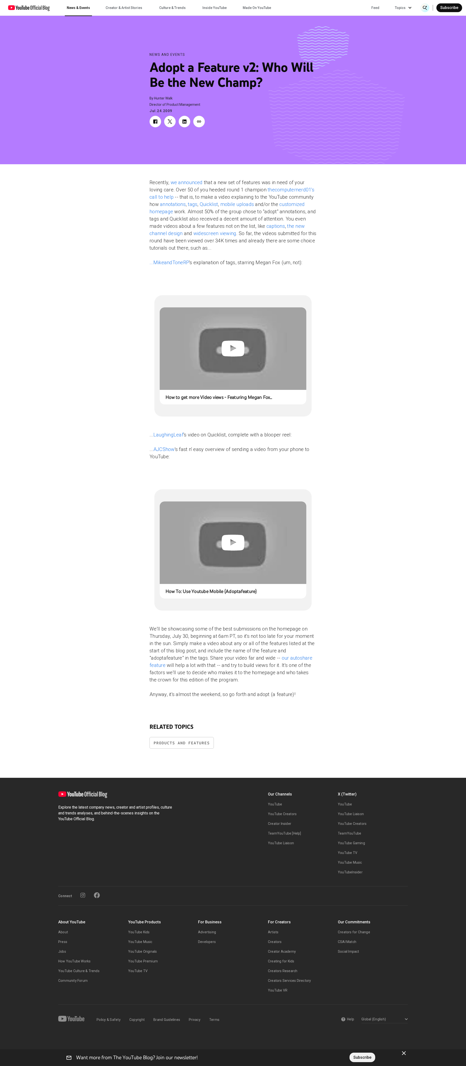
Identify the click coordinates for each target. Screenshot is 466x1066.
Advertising (207, 932)
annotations (173, 204)
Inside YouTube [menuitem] (214, 8)
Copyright (137, 1020)
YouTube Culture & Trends (79, 971)
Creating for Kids (281, 961)
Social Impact (348, 951)
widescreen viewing (214, 233)
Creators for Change (354, 932)
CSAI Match (347, 942)
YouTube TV (347, 853)
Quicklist (209, 204)
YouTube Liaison (281, 843)
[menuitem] (375, 8)
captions (275, 226)
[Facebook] (97, 895)
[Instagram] (83, 895)
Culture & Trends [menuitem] (172, 8)
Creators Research (282, 971)
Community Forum (73, 981)
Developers (207, 942)
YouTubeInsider (350, 872)
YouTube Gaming (351, 843)
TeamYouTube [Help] (284, 833)
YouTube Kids (139, 932)
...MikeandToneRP (169, 262)
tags (192, 204)
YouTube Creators (282, 814)
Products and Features (182, 743)
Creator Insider (279, 824)
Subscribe (449, 7)
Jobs (62, 951)
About (63, 932)
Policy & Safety (109, 1020)
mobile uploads (237, 204)
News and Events (167, 55)
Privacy (194, 1020)
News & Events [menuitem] (78, 8)
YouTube (275, 804)
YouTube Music (350, 862)
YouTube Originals (142, 951)
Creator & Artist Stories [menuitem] (124, 8)
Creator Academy (282, 951)
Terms (214, 1020)
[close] (404, 1053)
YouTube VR (277, 990)
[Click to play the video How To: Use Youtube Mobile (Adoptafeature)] (233, 542)
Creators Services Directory (289, 981)
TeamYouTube (349, 833)
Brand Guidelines (166, 1020)
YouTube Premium (143, 961)
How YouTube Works (74, 961)
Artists (273, 932)
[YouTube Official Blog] (29, 7)
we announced (187, 182)
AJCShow (164, 449)
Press (62, 942)
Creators (275, 942)
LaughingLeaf (168, 435)
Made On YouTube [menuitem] (257, 8)
